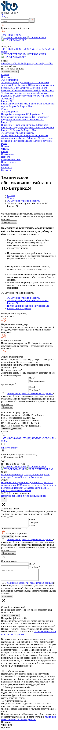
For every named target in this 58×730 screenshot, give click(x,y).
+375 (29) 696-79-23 (32, 49)
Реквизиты (6, 167)
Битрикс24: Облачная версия (16, 103)
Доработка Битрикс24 (35, 488)
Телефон (34, 390)
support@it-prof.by (44, 63)
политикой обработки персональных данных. (28, 718)
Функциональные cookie (17, 687)
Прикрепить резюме (15, 533)
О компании (7, 154)
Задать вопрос (9, 222)
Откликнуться (8, 553)
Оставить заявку (9, 72)
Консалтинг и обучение (40, 141)
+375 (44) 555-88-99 (11, 34)
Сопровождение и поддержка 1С (18, 117)
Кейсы (4, 151)
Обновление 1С (21, 119)
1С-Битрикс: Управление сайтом (17, 133)
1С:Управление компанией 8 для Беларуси (32, 90)
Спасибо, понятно (10, 615)
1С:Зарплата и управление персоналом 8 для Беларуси (28, 86)
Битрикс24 (6, 101)
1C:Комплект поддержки (29, 485)
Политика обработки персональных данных (23, 496)
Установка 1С (37, 119)
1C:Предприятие (9, 79)
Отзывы (5, 149)
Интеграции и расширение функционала (28, 139)
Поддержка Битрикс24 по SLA (28, 127)
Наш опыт (6, 146)
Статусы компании (11, 159)
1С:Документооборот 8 (25, 95)
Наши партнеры (9, 162)
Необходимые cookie (15, 671)
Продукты (6, 77)
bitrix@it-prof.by (26, 63)
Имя (32, 378)
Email (32, 387)
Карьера (5, 164)
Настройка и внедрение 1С (15, 114)
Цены (4, 143)
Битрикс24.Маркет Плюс (21, 106)
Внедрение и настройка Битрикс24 (19, 125)
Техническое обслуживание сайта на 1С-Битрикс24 (24, 136)
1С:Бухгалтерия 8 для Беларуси (17, 82)
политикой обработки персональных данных (30, 393)
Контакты (6, 170)
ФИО (33, 519)
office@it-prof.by (9, 63)
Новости (5, 157)
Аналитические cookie (16, 701)
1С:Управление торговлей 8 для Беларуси (25, 83)
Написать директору (11, 429)
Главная (5, 74)
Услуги (4, 109)
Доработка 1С (36, 114)
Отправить (7, 407)
